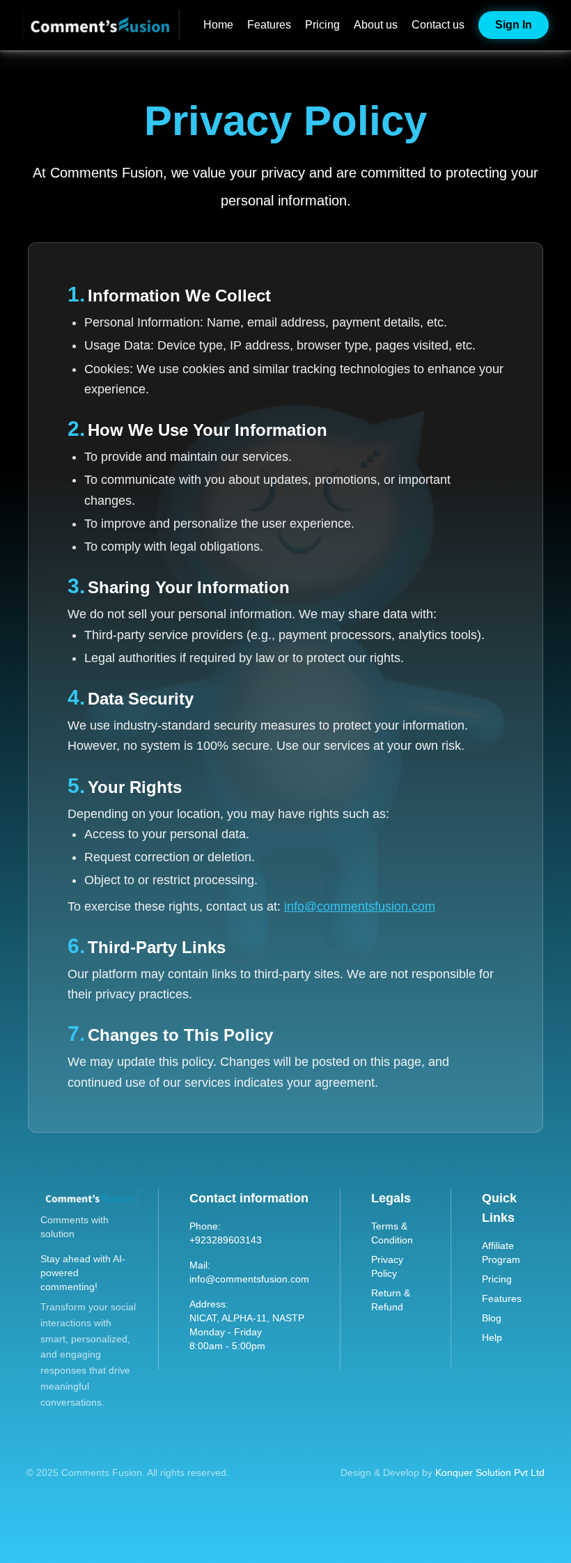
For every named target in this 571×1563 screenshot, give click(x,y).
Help (492, 1337)
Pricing (322, 25)
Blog (491, 1318)
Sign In (513, 25)
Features (269, 25)
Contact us (438, 25)
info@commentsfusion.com (359, 906)
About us (376, 25)
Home (218, 25)
